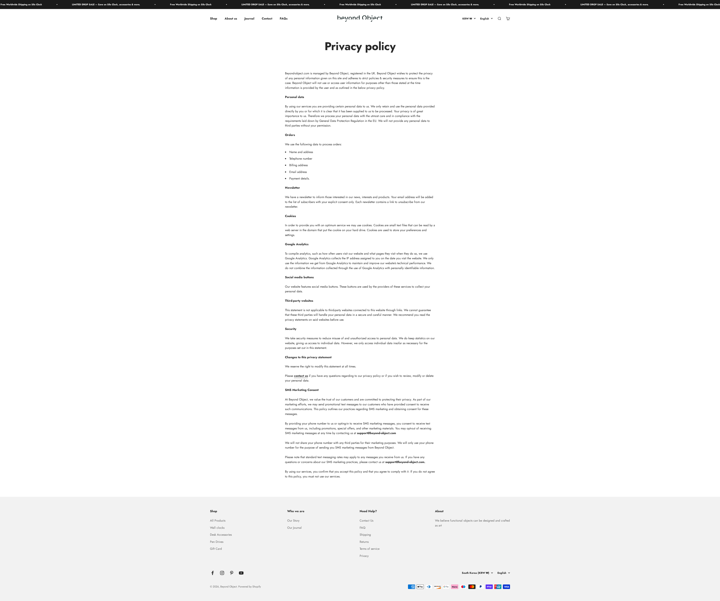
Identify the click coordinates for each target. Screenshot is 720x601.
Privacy (364, 556)
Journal (249, 19)
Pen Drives (216, 542)
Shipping (365, 534)
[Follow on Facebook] (212, 572)
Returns (364, 542)
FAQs (283, 19)
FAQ (362, 528)
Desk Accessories (221, 534)
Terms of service (370, 549)
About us (231, 19)
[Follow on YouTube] (241, 572)
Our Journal (294, 528)
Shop (213, 19)
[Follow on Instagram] (222, 572)
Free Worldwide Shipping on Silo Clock (151, 4)
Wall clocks (217, 528)
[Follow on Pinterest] (231, 572)
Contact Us (366, 520)
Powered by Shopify (249, 586)
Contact (267, 19)
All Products (217, 520)
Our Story (293, 520)
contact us (301, 376)
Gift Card (216, 549)
